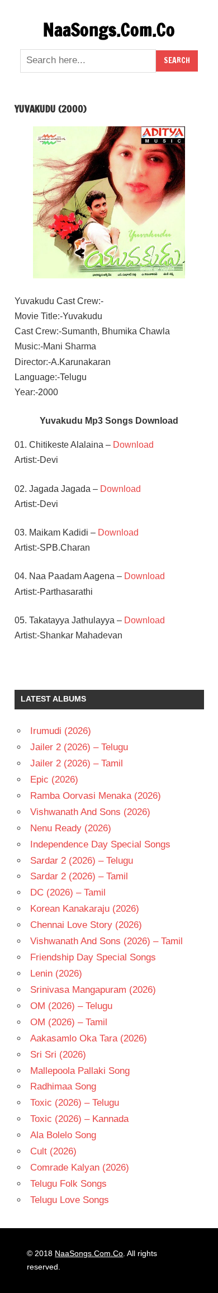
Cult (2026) (53, 1151)
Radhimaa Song (63, 1086)
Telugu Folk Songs (68, 1183)
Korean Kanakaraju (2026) (84, 908)
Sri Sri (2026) (58, 1054)
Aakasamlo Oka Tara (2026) (88, 1038)
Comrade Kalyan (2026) (79, 1167)
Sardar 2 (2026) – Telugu (81, 860)
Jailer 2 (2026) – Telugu (79, 747)
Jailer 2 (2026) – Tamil (76, 763)
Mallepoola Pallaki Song (80, 1070)
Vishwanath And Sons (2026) (90, 812)
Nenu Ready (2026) (70, 828)
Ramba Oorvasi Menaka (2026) (95, 795)
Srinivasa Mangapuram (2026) (93, 989)
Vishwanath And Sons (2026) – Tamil (106, 941)
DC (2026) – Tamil (68, 892)
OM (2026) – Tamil (68, 1022)
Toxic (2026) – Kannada (79, 1119)
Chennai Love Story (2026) (86, 925)
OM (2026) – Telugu (71, 1006)
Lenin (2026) (56, 973)
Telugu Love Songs (69, 1200)
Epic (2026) (54, 779)
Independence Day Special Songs (100, 844)
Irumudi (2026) (60, 731)
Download (133, 444)
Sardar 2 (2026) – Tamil (79, 876)
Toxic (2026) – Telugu (74, 1102)
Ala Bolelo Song (63, 1135)
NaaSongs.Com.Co (109, 29)
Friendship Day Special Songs (93, 957)
